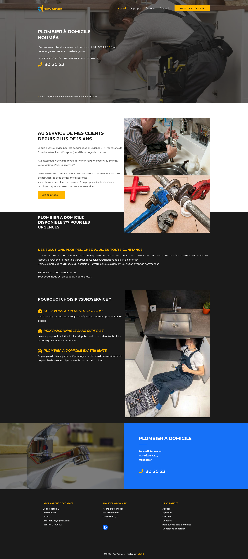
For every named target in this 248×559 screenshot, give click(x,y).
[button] (192, 8)
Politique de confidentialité (176, 524)
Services (166, 516)
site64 (141, 554)
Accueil (166, 508)
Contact (167, 520)
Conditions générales (173, 528)
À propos (167, 512)
